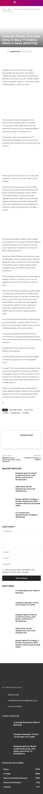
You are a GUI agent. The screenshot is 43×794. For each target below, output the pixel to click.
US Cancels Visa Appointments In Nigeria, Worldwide (26, 515)
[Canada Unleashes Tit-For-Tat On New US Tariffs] (8, 606)
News (9, 9)
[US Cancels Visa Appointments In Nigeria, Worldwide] (8, 516)
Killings (5, 413)
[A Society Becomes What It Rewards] (8, 594)
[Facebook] (8, 59)
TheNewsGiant (15, 51)
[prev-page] (3, 652)
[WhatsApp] (28, 59)
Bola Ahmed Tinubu (15, 410)
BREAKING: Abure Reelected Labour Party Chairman (11, 459)
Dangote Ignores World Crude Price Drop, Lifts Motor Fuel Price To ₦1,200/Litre (25, 476)
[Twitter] (14, 59)
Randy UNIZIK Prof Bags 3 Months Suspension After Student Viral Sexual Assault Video (27, 502)
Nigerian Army (15, 413)
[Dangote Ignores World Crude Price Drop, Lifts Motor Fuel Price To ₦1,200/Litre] (8, 476)
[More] (34, 59)
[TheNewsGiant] (4, 51)
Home (4, 9)
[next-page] (7, 652)
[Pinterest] (21, 59)
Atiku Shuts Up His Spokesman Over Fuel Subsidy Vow (25, 489)
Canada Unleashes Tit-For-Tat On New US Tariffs (27, 604)
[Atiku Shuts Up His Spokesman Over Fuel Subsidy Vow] (8, 490)
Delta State (29, 410)
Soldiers (26, 413)
